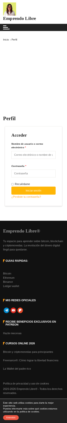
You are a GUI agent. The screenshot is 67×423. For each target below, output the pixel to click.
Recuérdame (22, 184)
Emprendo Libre (19, 18)
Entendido (10, 417)
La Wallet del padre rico (17, 368)
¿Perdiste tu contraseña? (26, 196)
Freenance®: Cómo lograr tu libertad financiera (30, 360)
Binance (8, 281)
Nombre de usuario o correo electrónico (27, 146)
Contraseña (18, 166)
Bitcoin (7, 273)
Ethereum (8, 277)
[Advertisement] (33, 77)
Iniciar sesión (33, 190)
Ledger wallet (11, 286)
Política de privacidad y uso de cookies (26, 383)
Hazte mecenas (12, 333)
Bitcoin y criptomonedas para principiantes (28, 352)
